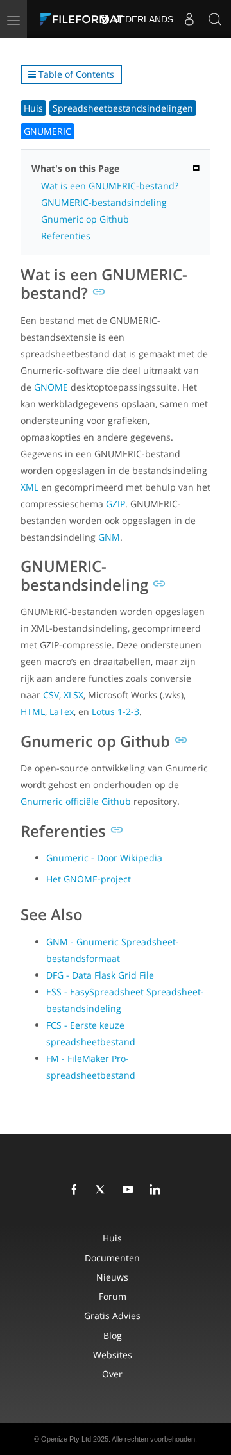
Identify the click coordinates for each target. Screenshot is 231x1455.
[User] (189, 19)
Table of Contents (75, 74)
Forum (112, 1296)
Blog (112, 1335)
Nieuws (112, 1277)
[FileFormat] (85, 19)
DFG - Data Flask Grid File (100, 975)
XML (29, 487)
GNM (109, 537)
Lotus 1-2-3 (115, 711)
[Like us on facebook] (76, 1190)
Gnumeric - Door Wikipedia (104, 858)
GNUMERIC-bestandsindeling (104, 202)
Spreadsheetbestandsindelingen (123, 108)
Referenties (65, 236)
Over (112, 1374)
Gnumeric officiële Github (76, 801)
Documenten (112, 1258)
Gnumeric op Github (85, 219)
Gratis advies (112, 1315)
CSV (51, 695)
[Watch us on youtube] (130, 1190)
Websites (112, 1355)
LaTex (61, 711)
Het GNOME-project (88, 879)
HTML (33, 711)
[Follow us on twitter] (103, 1190)
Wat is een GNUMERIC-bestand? (109, 186)
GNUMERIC (47, 131)
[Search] (215, 19)
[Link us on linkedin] (157, 1190)
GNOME (51, 387)
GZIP (115, 504)
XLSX (73, 695)
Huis (33, 108)
